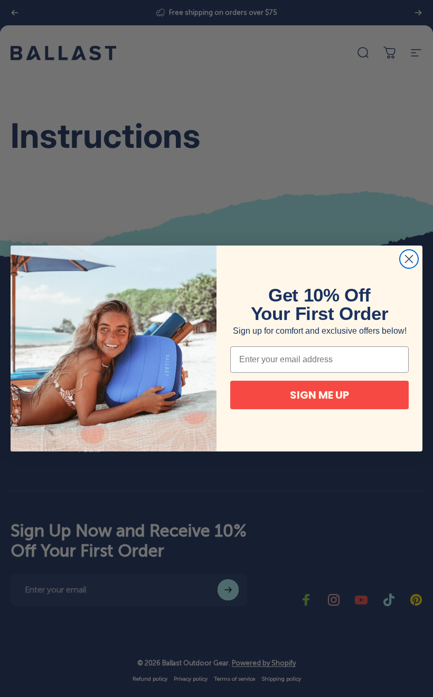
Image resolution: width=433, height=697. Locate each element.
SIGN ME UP (319, 395)
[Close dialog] (409, 259)
